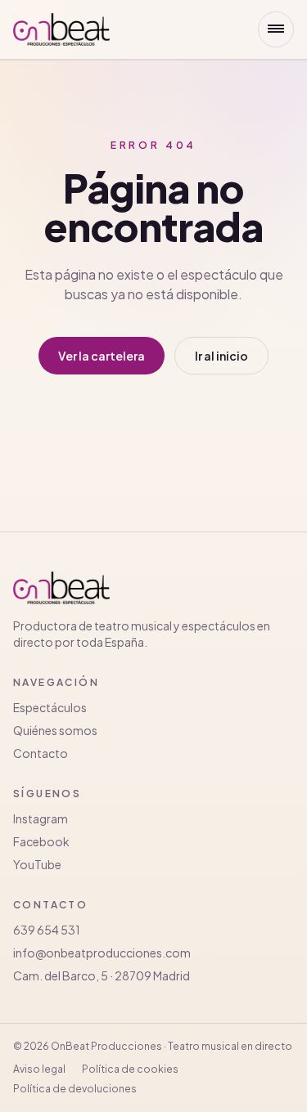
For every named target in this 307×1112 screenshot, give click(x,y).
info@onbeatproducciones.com (102, 952)
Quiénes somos (55, 730)
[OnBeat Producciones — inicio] (61, 29)
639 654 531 (46, 929)
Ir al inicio (221, 355)
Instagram (40, 818)
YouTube (37, 864)
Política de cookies (130, 1069)
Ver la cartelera (101, 355)
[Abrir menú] (276, 29)
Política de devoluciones (75, 1089)
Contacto (40, 753)
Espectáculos (50, 707)
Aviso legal (39, 1069)
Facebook (41, 841)
